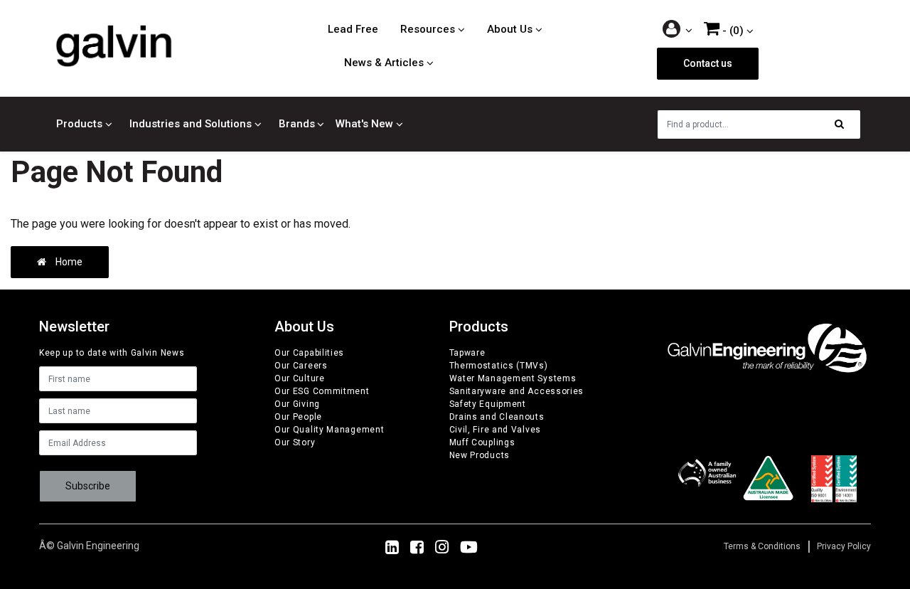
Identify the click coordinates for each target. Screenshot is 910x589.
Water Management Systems (513, 378)
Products (79, 123)
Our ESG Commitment (322, 391)
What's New (364, 123)
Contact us (707, 63)
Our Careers (301, 366)
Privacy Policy (844, 546)
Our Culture (299, 378)
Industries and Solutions (190, 123)
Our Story (294, 442)
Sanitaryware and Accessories (516, 391)
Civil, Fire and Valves (495, 430)
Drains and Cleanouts (497, 417)
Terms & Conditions (762, 546)
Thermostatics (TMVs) (498, 366)
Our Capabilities (309, 353)
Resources (427, 29)
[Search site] (843, 124)
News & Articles (384, 62)
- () (731, 30)
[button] (678, 30)
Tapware (467, 353)
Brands (297, 123)
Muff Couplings (482, 442)
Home (67, 261)
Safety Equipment (487, 404)
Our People (298, 417)
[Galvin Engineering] (114, 45)
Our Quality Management (329, 430)
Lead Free (353, 29)
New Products (479, 455)
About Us (509, 29)
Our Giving (297, 404)
